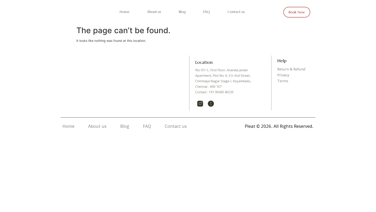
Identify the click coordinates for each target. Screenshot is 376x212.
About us (154, 11)
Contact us (236, 11)
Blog (182, 11)
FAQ (206, 11)
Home (124, 11)
